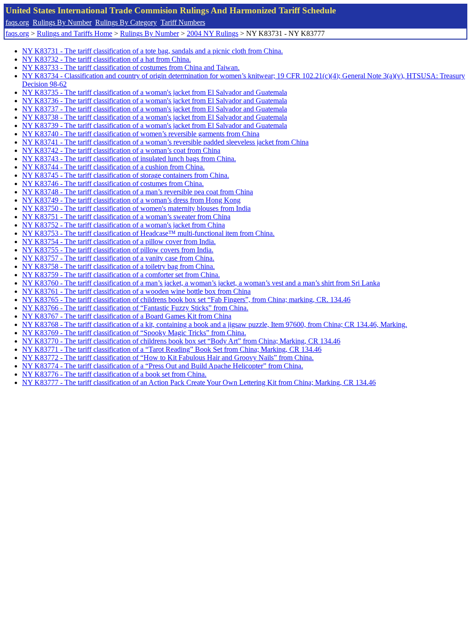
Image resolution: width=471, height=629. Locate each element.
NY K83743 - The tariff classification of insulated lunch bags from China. (129, 159)
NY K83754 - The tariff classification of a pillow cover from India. (119, 241)
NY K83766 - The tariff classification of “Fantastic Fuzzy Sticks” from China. (135, 308)
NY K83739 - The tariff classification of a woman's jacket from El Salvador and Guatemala (154, 125)
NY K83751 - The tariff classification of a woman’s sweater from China (126, 217)
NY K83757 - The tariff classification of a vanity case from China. (118, 258)
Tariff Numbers (183, 22)
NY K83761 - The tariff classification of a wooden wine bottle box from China (136, 291)
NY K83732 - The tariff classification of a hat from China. (106, 59)
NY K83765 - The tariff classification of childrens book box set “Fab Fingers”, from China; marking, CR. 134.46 (186, 299)
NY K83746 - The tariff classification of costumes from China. (113, 183)
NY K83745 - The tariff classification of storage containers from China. (125, 175)
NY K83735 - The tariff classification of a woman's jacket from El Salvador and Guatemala (154, 92)
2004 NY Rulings (212, 33)
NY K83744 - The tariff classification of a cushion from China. (113, 167)
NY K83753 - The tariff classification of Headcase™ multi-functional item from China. (148, 233)
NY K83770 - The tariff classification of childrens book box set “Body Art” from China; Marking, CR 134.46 (181, 341)
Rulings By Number (62, 22)
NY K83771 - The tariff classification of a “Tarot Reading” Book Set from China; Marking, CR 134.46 (172, 349)
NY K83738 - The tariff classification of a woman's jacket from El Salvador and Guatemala (154, 117)
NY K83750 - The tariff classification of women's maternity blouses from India (136, 208)
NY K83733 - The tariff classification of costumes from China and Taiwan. (131, 67)
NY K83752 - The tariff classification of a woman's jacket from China (123, 225)
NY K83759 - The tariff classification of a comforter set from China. (121, 275)
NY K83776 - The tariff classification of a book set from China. (114, 374)
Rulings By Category (126, 22)
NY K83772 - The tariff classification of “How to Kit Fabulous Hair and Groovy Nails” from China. (168, 357)
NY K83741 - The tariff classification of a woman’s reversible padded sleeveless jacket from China (165, 142)
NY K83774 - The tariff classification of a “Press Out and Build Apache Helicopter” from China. (162, 366)
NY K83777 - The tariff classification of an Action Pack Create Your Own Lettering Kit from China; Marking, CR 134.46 (199, 382)
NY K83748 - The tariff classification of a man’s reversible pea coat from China (137, 192)
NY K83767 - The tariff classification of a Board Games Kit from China (126, 316)
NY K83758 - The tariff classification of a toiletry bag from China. (118, 266)
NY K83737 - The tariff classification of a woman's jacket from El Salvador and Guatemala (154, 109)
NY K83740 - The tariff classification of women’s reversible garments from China (140, 134)
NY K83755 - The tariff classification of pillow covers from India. (117, 250)
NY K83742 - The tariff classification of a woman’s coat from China (121, 150)
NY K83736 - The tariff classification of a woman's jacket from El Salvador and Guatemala (154, 101)
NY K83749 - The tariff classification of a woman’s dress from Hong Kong (131, 200)
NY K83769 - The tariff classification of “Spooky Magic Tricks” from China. (134, 333)
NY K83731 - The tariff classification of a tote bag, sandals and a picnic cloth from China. (152, 51)
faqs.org (17, 22)
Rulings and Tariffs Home (74, 33)
